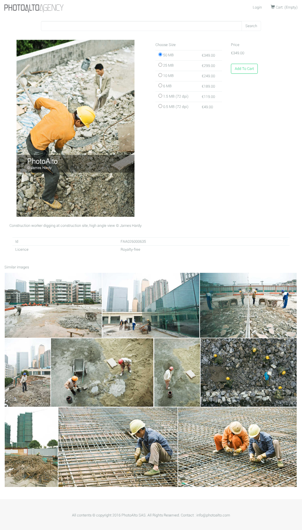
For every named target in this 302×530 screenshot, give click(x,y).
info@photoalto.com (213, 515)
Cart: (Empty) (286, 7)
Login (257, 7)
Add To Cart (244, 68)
